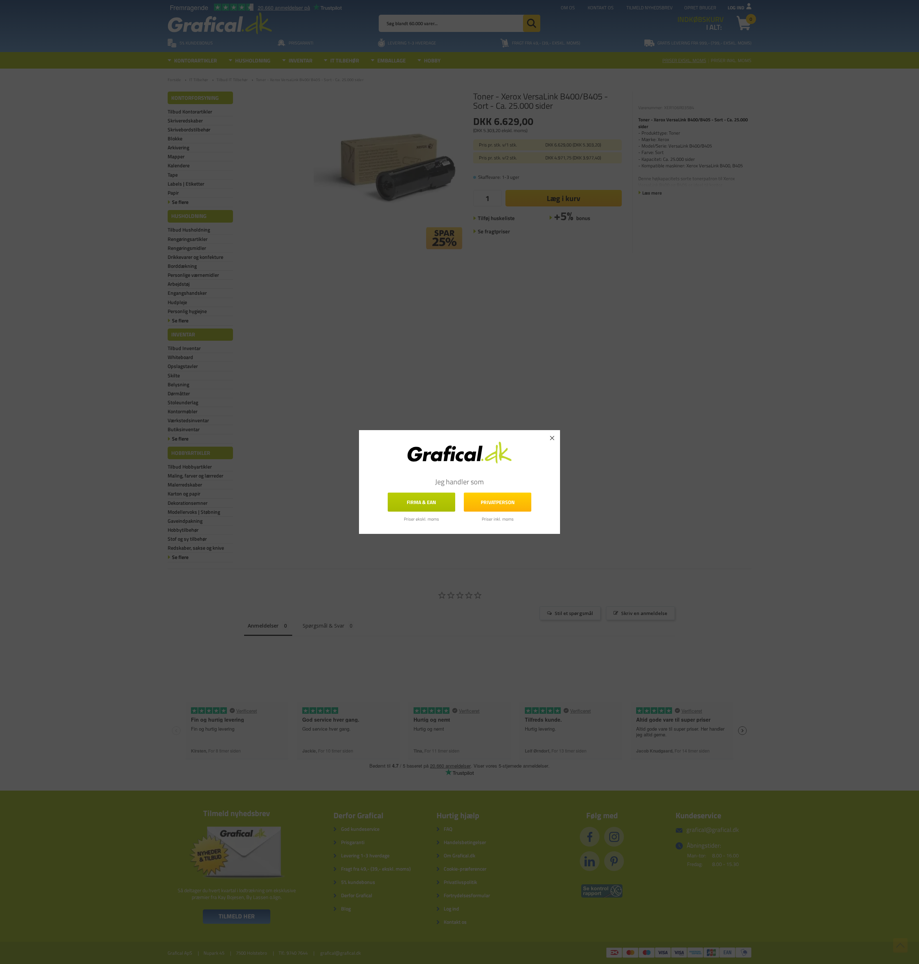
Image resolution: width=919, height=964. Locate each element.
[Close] (552, 438)
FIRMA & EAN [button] (421, 502)
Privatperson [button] (498, 502)
